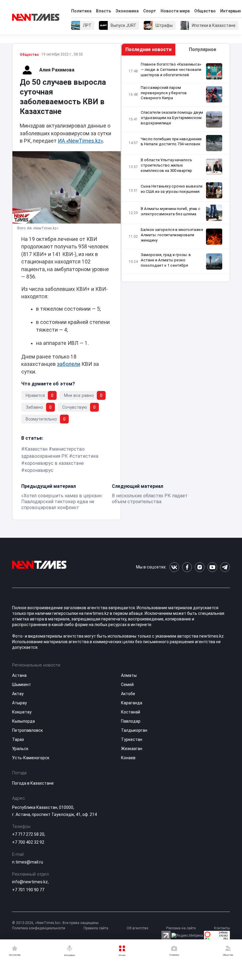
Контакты (222, 928)
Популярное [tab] (202, 49)
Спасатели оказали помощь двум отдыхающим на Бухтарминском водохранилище (172, 117)
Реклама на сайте (181, 928)
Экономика (127, 11)
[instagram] (200, 567)
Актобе (128, 693)
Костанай (130, 712)
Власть (103, 11)
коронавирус (38, 470)
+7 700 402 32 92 (28, 842)
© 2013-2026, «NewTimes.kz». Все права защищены (55, 923)
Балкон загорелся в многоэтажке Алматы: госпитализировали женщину (172, 234)
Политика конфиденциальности (38, 928)
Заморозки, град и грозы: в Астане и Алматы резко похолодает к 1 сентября (166, 260)
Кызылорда (23, 721)
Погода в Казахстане (33, 783)
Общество (205, 11)
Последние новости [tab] (148, 49)
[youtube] (212, 567)
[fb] (187, 567)
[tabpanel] (175, 169)
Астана (19, 675)
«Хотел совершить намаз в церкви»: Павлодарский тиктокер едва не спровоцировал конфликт (62, 501)
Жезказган (131, 748)
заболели (68, 364)
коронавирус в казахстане (54, 463)
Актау (18, 693)
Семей (127, 684)
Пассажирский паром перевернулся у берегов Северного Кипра (164, 92)
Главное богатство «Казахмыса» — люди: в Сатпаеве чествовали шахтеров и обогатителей (171, 69)
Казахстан (36, 449)
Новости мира (175, 11)
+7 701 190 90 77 (28, 889)
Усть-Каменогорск (30, 757)
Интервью (230, 11)
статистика (85, 456)
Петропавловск (27, 730)
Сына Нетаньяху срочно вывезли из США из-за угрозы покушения (171, 189)
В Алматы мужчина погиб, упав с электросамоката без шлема (170, 211)
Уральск (20, 748)
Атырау (19, 702)
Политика (81, 11)
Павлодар (130, 721)
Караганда (131, 702)
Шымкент (21, 684)
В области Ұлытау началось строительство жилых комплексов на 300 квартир (166, 165)
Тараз (18, 739)
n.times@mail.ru (27, 862)
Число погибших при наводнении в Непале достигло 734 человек (171, 141)
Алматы (129, 675)
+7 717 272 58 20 (28, 834)
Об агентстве (137, 928)
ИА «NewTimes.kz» (80, 141)
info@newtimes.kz (30, 881)
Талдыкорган (134, 730)
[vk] (174, 567)
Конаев (128, 757)
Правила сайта (96, 928)
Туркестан (131, 739)
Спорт (149, 11)
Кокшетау (22, 712)
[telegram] (225, 567)
